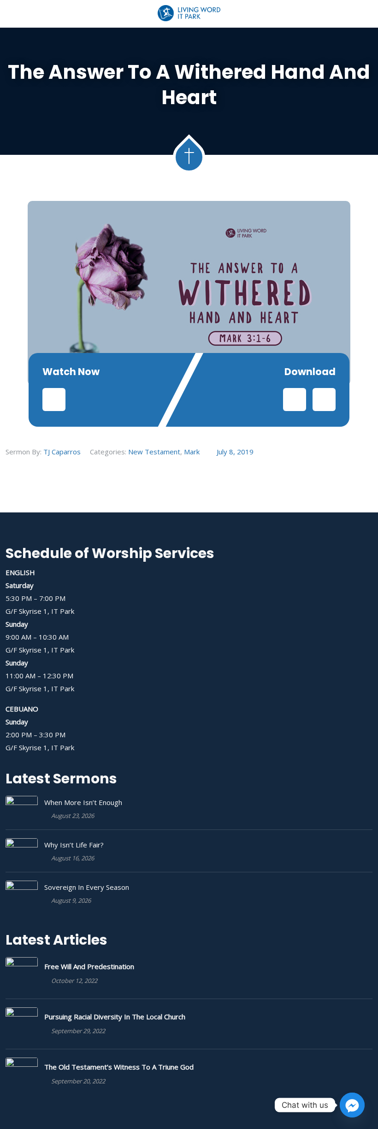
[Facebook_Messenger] (352, 1105)
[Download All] (324, 399)
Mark (192, 451)
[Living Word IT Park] (189, 13)
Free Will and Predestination (89, 966)
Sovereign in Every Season (86, 887)
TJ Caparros (62, 451)
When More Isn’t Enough (83, 802)
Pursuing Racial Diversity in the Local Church (114, 1016)
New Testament (154, 451)
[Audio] (53, 399)
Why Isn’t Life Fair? (74, 844)
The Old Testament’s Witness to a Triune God (119, 1066)
